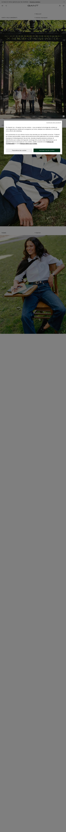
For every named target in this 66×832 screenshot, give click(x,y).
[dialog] (33, 137)
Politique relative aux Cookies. (28, 143)
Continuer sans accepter (53, 122)
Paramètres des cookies (19, 150)
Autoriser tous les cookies (46, 150)
